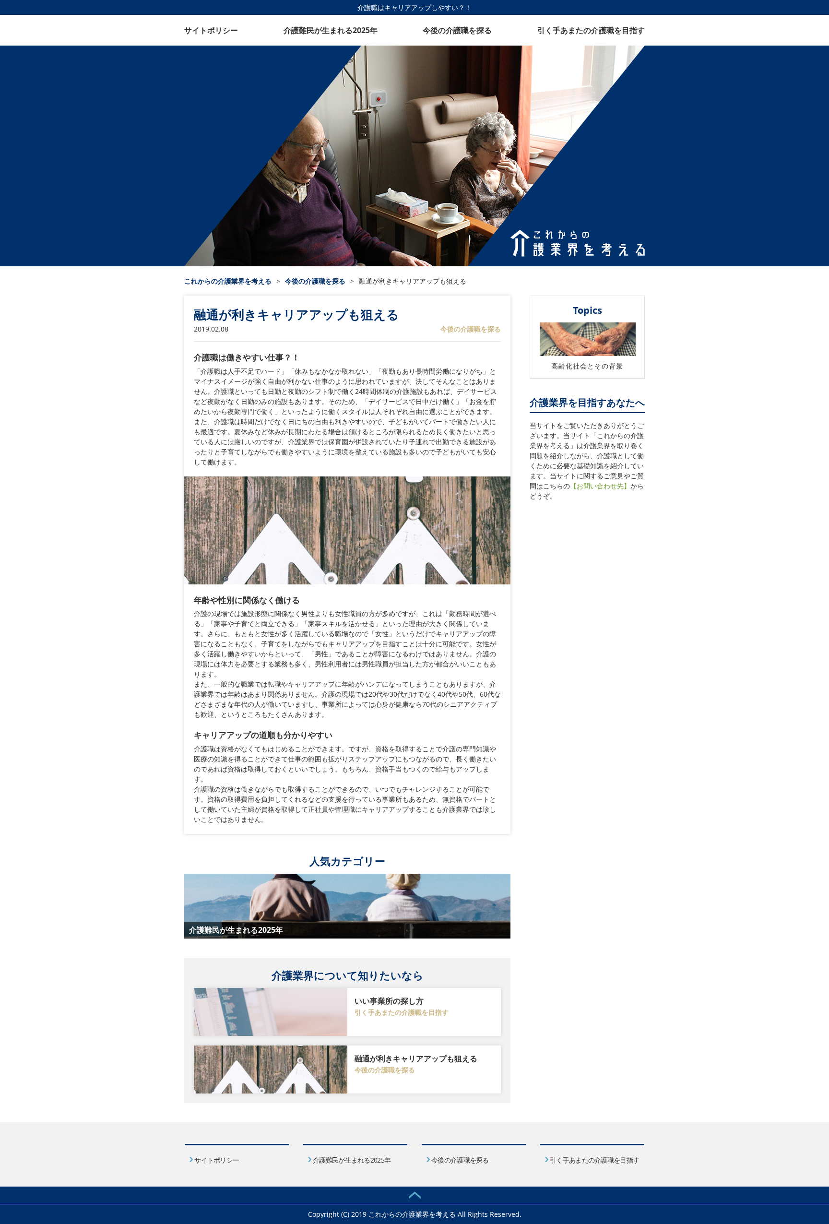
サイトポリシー (211, 30)
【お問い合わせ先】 (600, 485)
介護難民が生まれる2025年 (331, 30)
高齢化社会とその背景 (587, 365)
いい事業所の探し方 (389, 1001)
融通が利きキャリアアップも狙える (416, 1058)
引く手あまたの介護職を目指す (591, 30)
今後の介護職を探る (457, 30)
